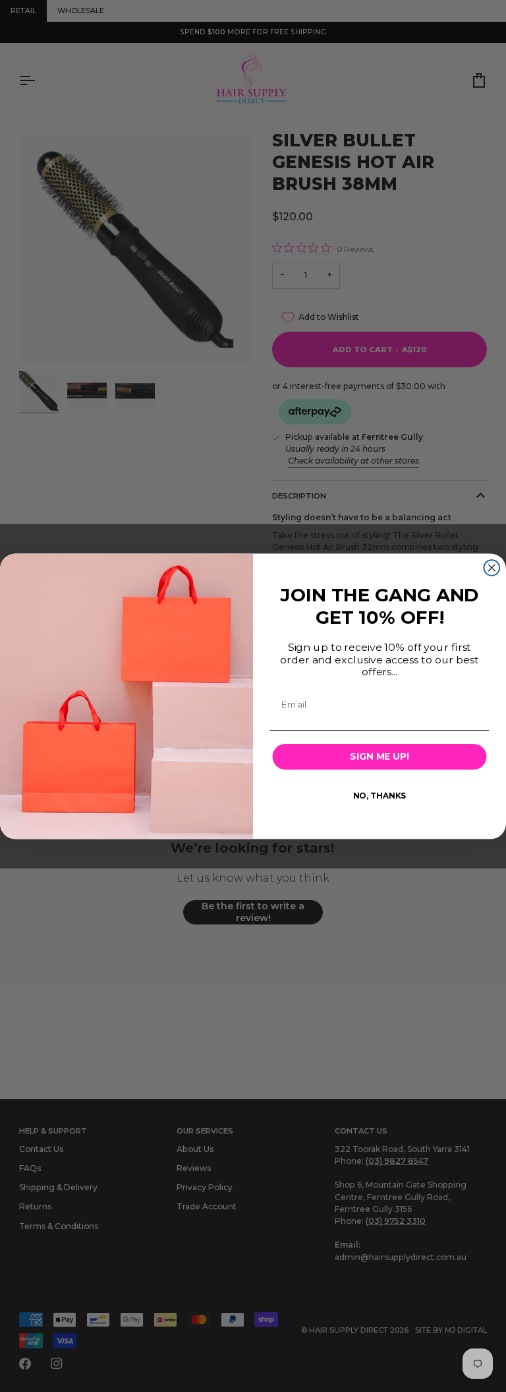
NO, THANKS (380, 795)
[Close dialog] (492, 568)
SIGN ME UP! (379, 756)
